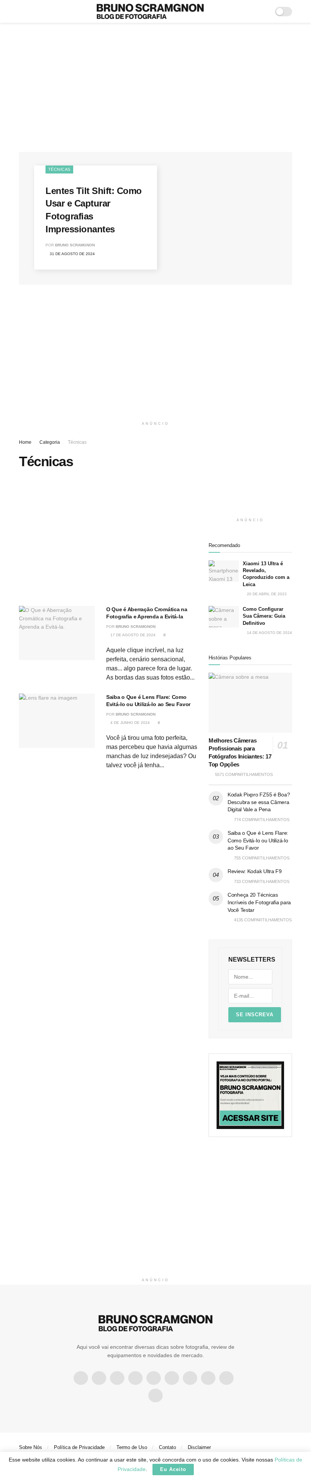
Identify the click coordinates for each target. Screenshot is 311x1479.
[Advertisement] (155, 87)
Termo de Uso (131, 1447)
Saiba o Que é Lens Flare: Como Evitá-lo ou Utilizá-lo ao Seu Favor (258, 840)
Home (25, 442)
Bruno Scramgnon (75, 245)
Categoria (49, 442)
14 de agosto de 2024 (269, 633)
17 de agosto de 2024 (132, 635)
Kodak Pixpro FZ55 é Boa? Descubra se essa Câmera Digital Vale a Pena (259, 802)
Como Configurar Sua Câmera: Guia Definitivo (264, 616)
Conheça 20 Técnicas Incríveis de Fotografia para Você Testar (259, 902)
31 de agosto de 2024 (72, 254)
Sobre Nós (30, 1447)
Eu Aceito (173, 1469)
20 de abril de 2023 (266, 594)
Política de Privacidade (79, 1447)
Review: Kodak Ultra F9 (255, 871)
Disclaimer (199, 1447)
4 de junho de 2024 (129, 723)
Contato (167, 1447)
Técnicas (59, 169)
